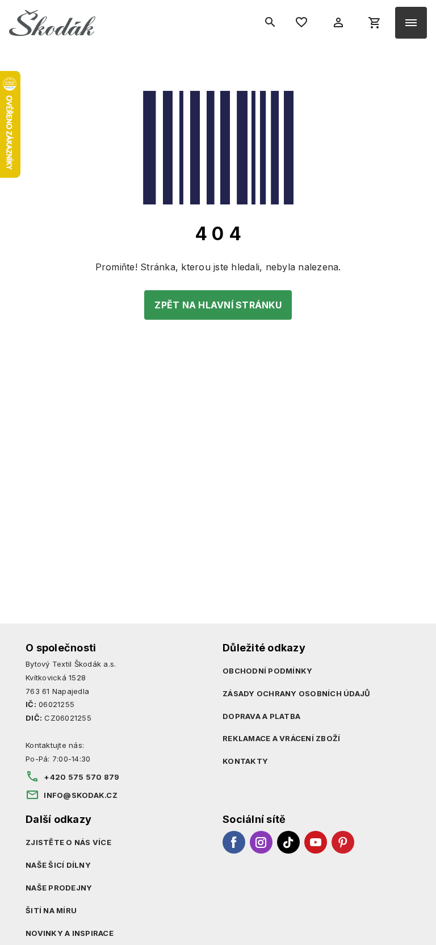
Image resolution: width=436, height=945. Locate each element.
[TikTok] (288, 842)
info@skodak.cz (81, 795)
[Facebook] (234, 842)
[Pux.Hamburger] (411, 23)
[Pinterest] (343, 842)
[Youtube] (315, 842)
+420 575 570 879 (81, 776)
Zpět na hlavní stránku (218, 305)
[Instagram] (261, 842)
